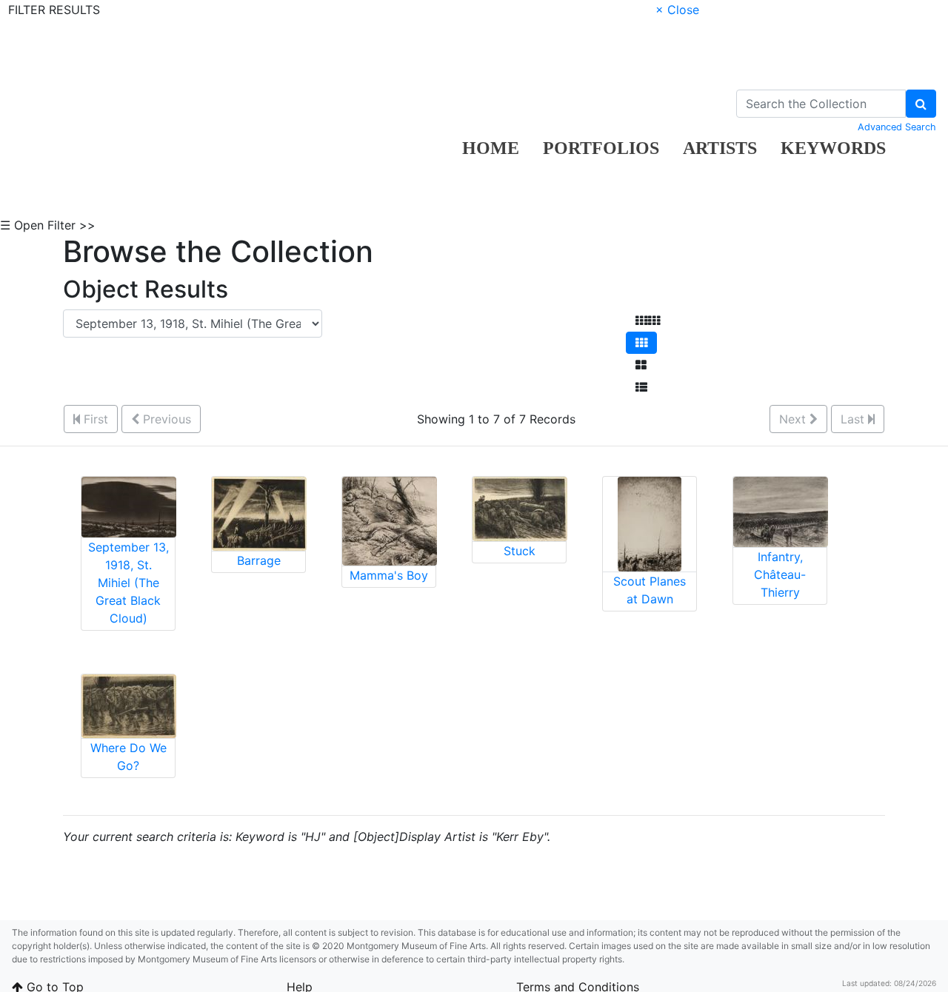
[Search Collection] (921, 104)
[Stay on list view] (641, 387)
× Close (677, 9)
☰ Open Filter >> (48, 225)
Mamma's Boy (389, 575)
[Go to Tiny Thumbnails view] (648, 320)
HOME (490, 148)
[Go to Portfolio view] (641, 365)
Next (794, 419)
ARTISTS (720, 148)
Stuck (519, 550)
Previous (165, 419)
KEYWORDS (833, 148)
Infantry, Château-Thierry (780, 574)
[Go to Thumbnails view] (641, 343)
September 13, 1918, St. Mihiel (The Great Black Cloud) (128, 583)
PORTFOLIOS (601, 148)
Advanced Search (897, 127)
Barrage (259, 560)
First (94, 419)
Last (854, 419)
